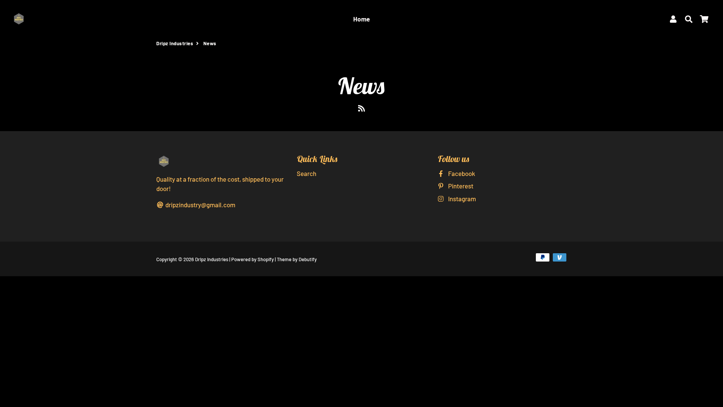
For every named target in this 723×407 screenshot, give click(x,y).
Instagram (461, 198)
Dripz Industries (174, 43)
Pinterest (460, 186)
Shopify (266, 259)
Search (306, 173)
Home (361, 19)
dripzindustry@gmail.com (199, 204)
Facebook (461, 173)
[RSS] (361, 109)
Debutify (308, 259)
